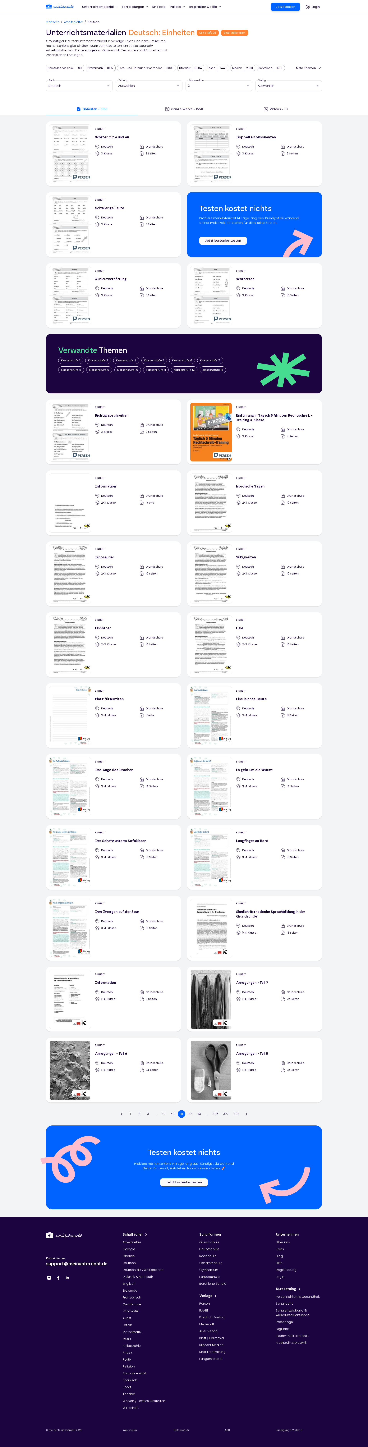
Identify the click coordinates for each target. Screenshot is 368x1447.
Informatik (130, 1311)
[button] (159, 7)
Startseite (52, 22)
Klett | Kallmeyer (211, 1338)
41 (181, 1114)
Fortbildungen (133, 7)
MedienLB (206, 1324)
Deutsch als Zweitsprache (143, 1270)
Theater (129, 1394)
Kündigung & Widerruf (289, 1430)
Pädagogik (284, 1322)
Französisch (132, 1297)
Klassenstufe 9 (99, 370)
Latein (127, 1325)
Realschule (207, 1256)
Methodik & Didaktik (291, 1342)
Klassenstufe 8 (71, 370)
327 (226, 1114)
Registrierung (286, 1270)
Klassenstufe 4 (126, 360)
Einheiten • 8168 (95, 109)
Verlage (205, 1296)
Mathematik (132, 1332)
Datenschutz (181, 1430)
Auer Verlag (208, 1331)
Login (280, 1277)
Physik (127, 1352)
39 (164, 1114)
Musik (127, 1339)
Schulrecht (284, 1303)
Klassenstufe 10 (127, 370)
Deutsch (129, 1263)
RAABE (204, 1310)
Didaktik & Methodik (138, 1277)
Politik (127, 1359)
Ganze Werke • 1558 (187, 109)
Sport (127, 1387)
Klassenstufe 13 (213, 370)
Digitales (283, 1329)
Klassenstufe (196, 80)
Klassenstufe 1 (70, 360)
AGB (227, 1430)
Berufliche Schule (212, 1283)
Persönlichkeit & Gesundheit (298, 1296)
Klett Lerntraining (212, 1352)
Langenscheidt (211, 1359)
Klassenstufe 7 (210, 360)
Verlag (262, 80)
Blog (279, 1256)
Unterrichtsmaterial (98, 7)
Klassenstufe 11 (156, 370)
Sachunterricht (134, 1373)
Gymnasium (208, 1270)
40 (173, 1114)
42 (190, 1114)
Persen (204, 1303)
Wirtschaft (131, 1408)
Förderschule (209, 1277)
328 (236, 1114)
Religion (129, 1366)
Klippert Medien (211, 1345)
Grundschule (209, 1242)
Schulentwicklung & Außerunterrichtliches (293, 1312)
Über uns (283, 1242)
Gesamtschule (210, 1263)
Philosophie (132, 1346)
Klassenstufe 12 (184, 370)
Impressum (130, 1430)
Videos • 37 (279, 109)
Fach (52, 80)
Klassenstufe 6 (182, 360)
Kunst (127, 1318)
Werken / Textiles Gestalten (144, 1401)
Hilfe (279, 1263)
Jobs (280, 1249)
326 (215, 1114)
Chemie (129, 1256)
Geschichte (132, 1304)
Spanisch (130, 1380)
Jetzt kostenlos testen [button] (223, 240)
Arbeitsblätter (73, 22)
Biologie (129, 1249)
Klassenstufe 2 (98, 360)
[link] (60, 7)
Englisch (129, 1283)
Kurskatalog (286, 1289)
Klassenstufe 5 (154, 360)
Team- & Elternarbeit (292, 1336)
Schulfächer (133, 1234)
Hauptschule (209, 1249)
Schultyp (124, 80)
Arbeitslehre (132, 1242)
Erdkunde (130, 1290)
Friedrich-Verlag (211, 1317)
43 (199, 1114)
